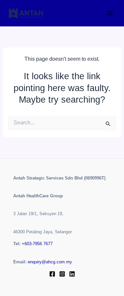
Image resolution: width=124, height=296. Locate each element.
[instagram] (62, 274)
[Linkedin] (72, 274)
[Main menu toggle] (110, 13)
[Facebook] (52, 274)
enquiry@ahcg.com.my (50, 261)
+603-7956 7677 (37, 243)
